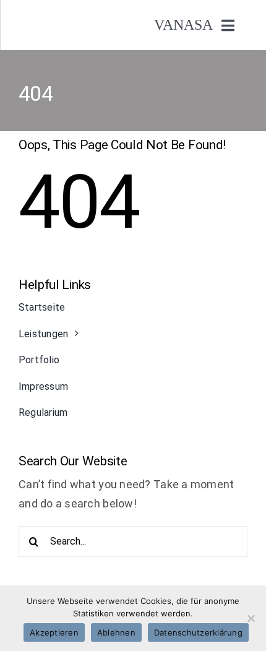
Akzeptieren (54, 632)
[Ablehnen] (250, 618)
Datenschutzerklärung (198, 632)
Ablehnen (116, 632)
